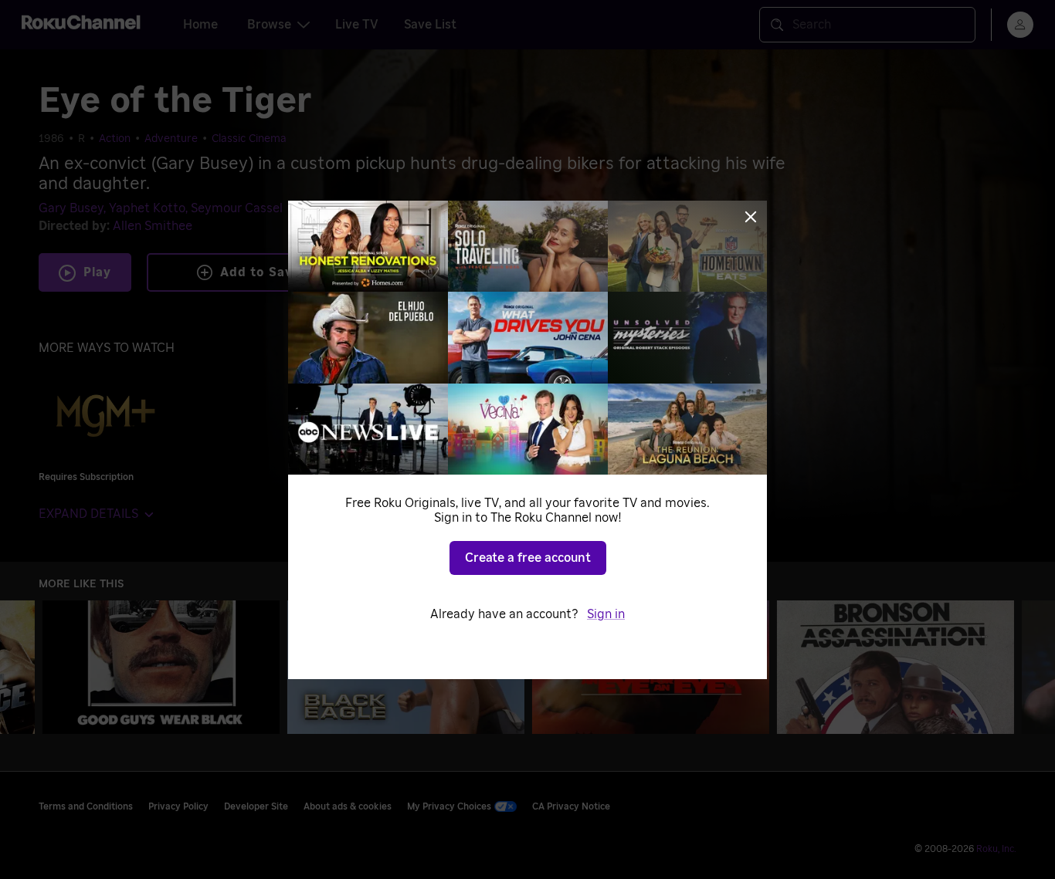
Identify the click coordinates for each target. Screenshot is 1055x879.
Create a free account (528, 558)
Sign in (606, 614)
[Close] (750, 217)
